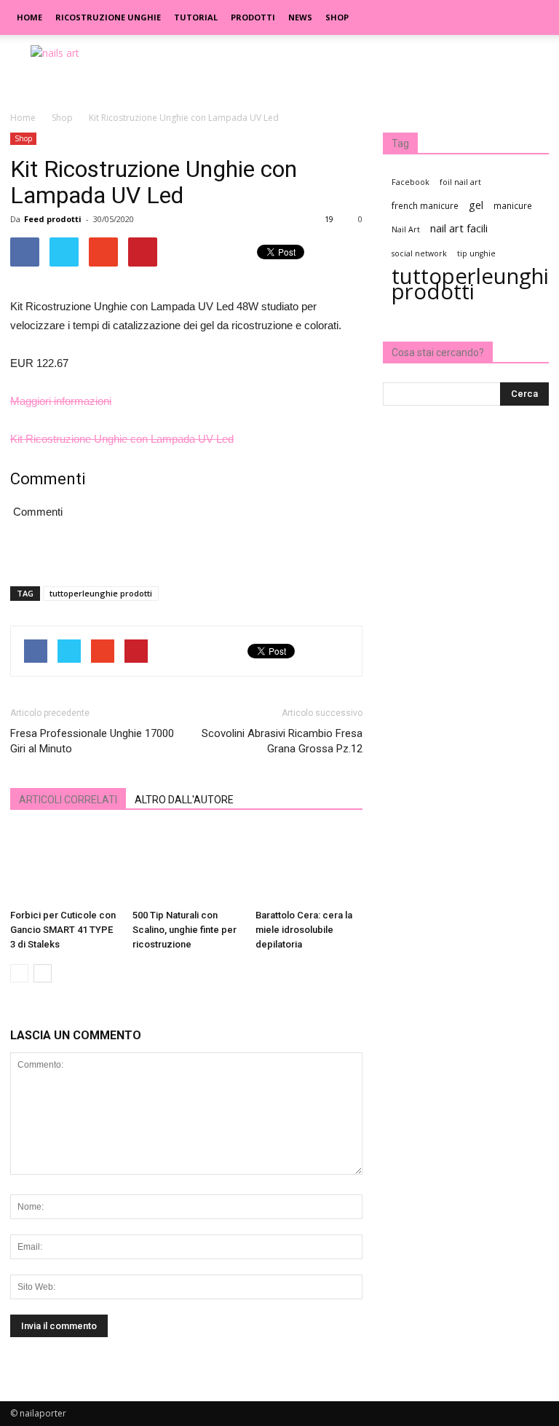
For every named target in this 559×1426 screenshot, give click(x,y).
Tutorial (196, 17)
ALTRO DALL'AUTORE (184, 799)
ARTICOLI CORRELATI (68, 799)
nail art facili (459, 228)
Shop (337, 17)
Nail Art (406, 229)
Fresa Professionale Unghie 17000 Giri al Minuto (92, 741)
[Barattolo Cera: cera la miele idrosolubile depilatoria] (308, 866)
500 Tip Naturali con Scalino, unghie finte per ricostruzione (184, 930)
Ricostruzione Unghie (108, 17)
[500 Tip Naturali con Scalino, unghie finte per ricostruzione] (185, 866)
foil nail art (460, 182)
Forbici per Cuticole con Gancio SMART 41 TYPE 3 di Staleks (63, 930)
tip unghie (476, 253)
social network (419, 253)
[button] (531, 17)
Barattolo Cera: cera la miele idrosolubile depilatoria (303, 930)
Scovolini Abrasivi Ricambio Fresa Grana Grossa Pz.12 (282, 741)
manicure (512, 205)
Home (29, 17)
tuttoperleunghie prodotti (100, 593)
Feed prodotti (53, 218)
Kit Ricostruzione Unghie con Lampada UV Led (122, 439)
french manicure (425, 205)
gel (476, 205)
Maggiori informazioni (60, 401)
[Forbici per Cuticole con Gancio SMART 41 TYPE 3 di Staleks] (63, 866)
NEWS (300, 17)
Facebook (410, 182)
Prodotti (253, 17)
